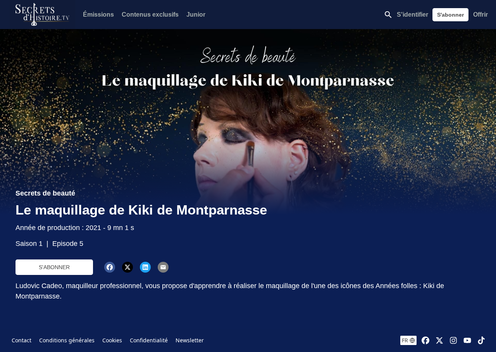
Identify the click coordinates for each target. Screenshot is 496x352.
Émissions (98, 14)
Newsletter (190, 340)
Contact (21, 340)
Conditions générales (67, 340)
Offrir (480, 14)
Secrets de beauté (45, 193)
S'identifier (412, 14)
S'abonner (450, 15)
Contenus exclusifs (150, 14)
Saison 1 (29, 243)
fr (405, 340)
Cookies (112, 340)
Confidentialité (149, 340)
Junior (195, 14)
